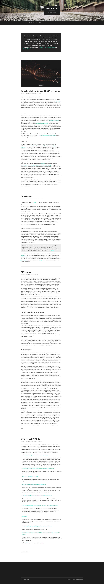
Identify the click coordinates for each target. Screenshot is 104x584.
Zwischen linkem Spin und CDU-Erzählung (40, 91)
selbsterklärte (23, 255)
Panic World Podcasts (27, 48)
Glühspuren (26, 272)
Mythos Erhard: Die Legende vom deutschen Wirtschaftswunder (35, 455)
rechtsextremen (58, 101)
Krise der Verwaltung (46, 165)
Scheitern (43, 163)
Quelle (52, 250)
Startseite (24, 22)
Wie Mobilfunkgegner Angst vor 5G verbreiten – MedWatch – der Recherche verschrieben (40, 505)
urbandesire (52, 8)
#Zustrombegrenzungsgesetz (42, 123)
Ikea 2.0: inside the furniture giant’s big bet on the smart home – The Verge (37, 526)
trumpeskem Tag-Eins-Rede (53, 120)
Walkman (31, 219)
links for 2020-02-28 (30, 439)
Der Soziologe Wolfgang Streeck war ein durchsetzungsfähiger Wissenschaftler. (38, 468)
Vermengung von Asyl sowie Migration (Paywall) (30, 165)
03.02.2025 (22, 93)
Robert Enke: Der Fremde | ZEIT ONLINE (30, 476)
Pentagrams (41, 260)
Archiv (39, 22)
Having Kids (24, 516)
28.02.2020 (22, 441)
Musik (35, 202)
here (42, 542)
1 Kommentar (35, 274)
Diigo (27, 542)
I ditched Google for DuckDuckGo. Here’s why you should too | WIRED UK (37, 495)
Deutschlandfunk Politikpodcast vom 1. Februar (46, 135)
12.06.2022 (22, 274)
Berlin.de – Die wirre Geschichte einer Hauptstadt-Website (34, 484)
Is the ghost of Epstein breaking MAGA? (47, 47)
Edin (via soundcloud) (25, 260)
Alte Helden (26, 196)
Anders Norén (76, 579)
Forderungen (36, 154)
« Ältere (25, 551)
